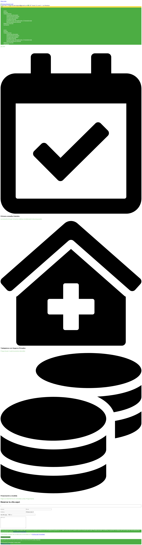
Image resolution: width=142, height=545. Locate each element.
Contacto (6, 25)
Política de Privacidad (7, 542)
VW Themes (36, 539)
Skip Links (3, 1)
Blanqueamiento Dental (14, 22)
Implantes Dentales (12, 15)
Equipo (6, 12)
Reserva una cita (8, 23)
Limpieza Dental (11, 19)
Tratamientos (7, 13)
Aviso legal (17, 542)
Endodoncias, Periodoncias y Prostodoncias (19, 20)
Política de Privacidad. (19, 531)
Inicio (5, 11)
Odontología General (13, 16)
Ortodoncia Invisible (12, 18)
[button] (71, 8)
